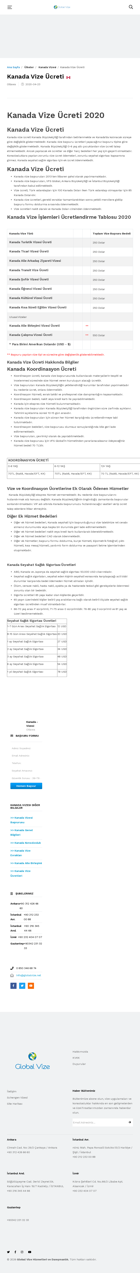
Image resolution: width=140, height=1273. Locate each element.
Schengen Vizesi (17, 1097)
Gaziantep (17, 943)
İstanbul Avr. (15, 917)
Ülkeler (29, 67)
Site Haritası (15, 1103)
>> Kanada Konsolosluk (25, 842)
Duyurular (79, 1064)
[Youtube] (31, 986)
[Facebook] (13, 986)
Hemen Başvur (26, 786)
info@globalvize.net (28, 975)
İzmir (13, 937)
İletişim (11, 1091)
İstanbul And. (15, 928)
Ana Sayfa (13, 67)
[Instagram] (22, 1252)
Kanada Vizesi (47, 67)
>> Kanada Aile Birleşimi (26, 863)
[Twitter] (22, 986)
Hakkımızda (80, 1051)
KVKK (76, 1057)
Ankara (15, 903)
